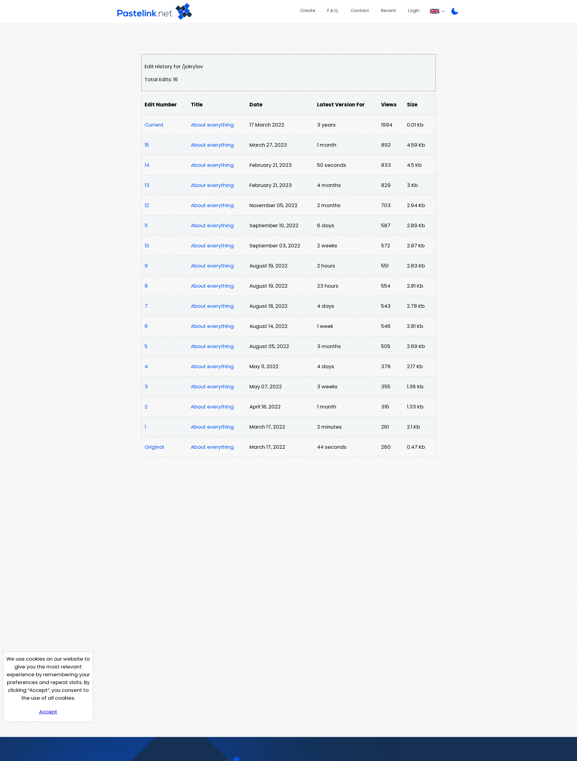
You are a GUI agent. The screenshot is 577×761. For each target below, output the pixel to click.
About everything (212, 124)
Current (154, 124)
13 (147, 185)
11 (146, 225)
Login (414, 11)
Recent (388, 11)
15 (147, 144)
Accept (48, 711)
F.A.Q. (333, 11)
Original (154, 447)
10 (147, 245)
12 (147, 205)
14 (147, 165)
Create (307, 11)
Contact (360, 11)
